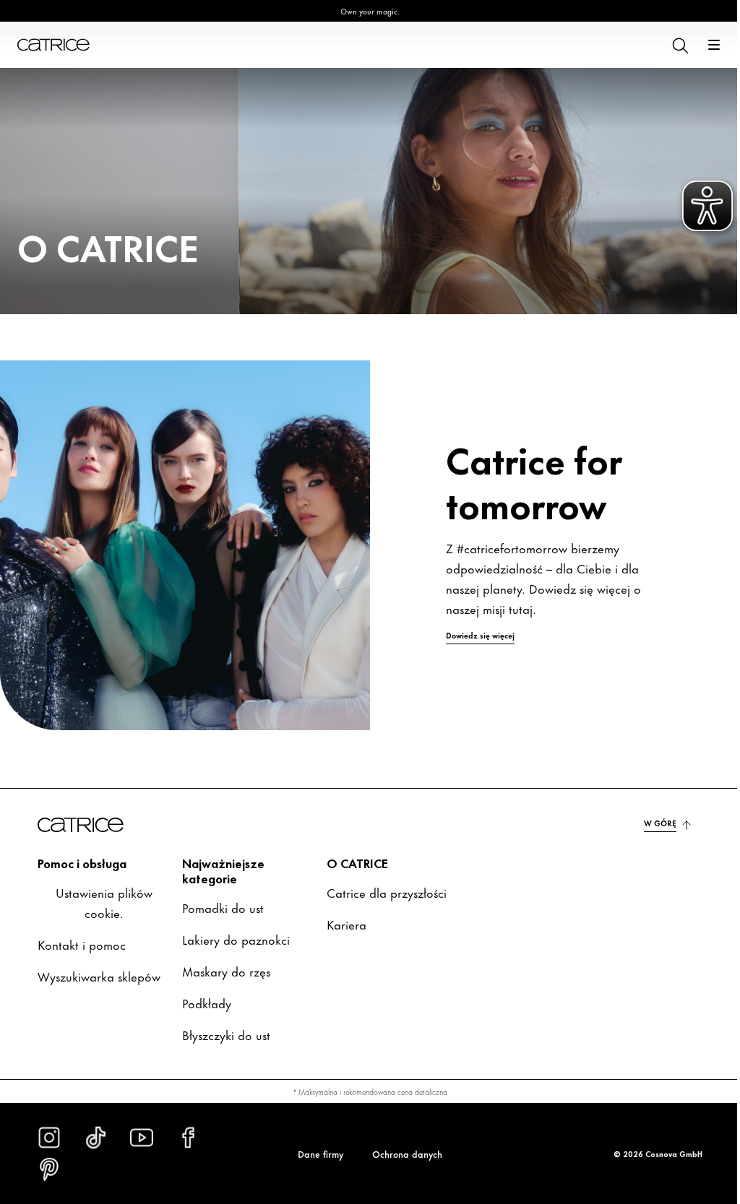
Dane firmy (315, 1153)
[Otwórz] (703, 44)
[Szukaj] (668, 44)
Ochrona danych (402, 1153)
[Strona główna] (53, 44)
